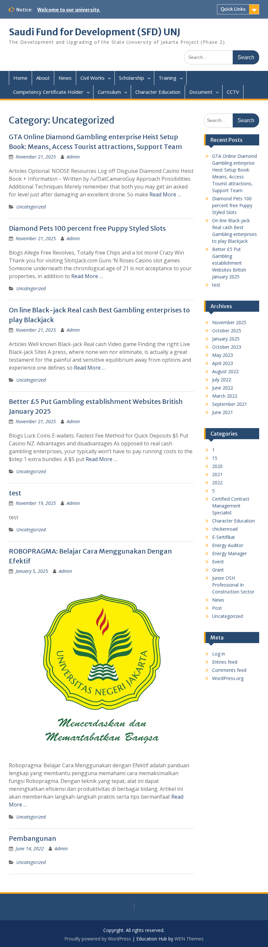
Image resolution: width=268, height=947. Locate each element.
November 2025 (229, 322)
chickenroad (225, 529)
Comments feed (229, 670)
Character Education (157, 92)
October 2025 (226, 330)
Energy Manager (229, 553)
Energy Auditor (227, 545)
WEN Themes (189, 939)
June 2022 (222, 388)
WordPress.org (227, 678)
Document (200, 92)
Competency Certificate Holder (48, 92)
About (43, 78)
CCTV (233, 92)
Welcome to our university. (68, 10)
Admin (73, 157)
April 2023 (222, 363)
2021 (217, 474)
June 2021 (222, 412)
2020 (217, 466)
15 (214, 458)
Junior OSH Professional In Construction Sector (233, 585)
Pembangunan (32, 838)
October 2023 (226, 347)
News (65, 78)
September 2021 (229, 404)
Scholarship (131, 78)
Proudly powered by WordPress (97, 939)
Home (20, 78)
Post (217, 608)
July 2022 (221, 379)
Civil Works (92, 78)
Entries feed (224, 662)
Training (167, 78)
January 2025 (226, 339)
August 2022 (225, 371)
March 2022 (224, 396)
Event (218, 561)
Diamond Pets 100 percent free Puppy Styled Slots (87, 228)
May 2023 (222, 355)
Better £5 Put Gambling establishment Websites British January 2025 (229, 263)
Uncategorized (31, 207)
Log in (218, 654)
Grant (218, 570)
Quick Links (233, 9)
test (15, 493)
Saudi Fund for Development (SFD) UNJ (94, 32)
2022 (217, 482)
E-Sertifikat (223, 537)
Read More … (165, 194)
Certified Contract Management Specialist (230, 506)
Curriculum (109, 92)
